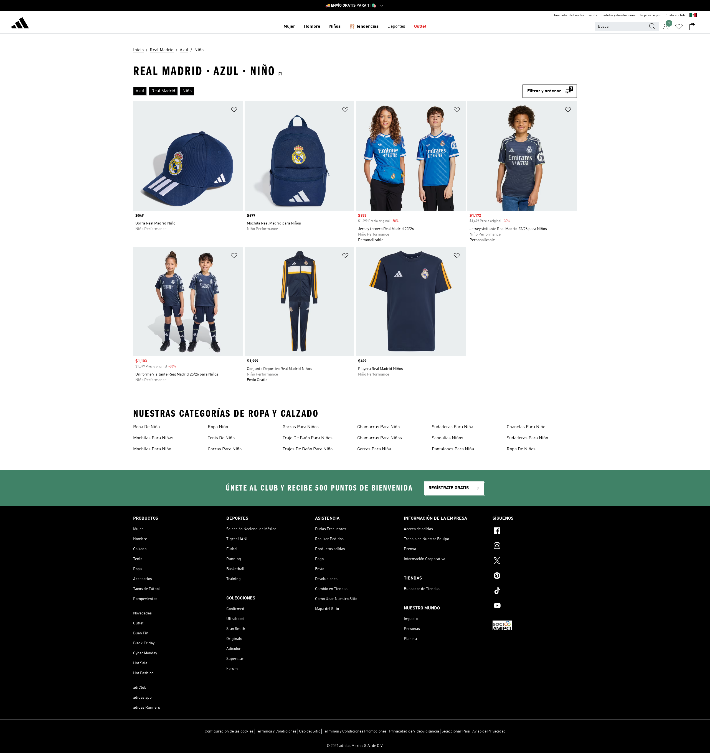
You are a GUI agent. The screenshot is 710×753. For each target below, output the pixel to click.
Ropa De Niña (146, 427)
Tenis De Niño (221, 438)
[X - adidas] (535, 561)
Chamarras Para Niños (379, 438)
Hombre (312, 26)
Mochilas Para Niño (152, 449)
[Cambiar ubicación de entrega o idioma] (693, 15)
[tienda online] (20, 23)
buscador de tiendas (569, 15)
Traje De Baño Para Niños (308, 438)
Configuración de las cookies (229, 731)
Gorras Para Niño (225, 449)
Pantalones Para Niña (453, 449)
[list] (328, 91)
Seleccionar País (456, 731)
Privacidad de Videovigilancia (414, 731)
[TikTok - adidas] (535, 591)
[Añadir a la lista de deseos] (234, 110)
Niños (335, 26)
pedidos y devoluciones (618, 15)
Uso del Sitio (309, 731)
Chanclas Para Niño (526, 427)
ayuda (593, 15)
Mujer (289, 26)
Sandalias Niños (447, 438)
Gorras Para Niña (374, 449)
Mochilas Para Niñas (153, 438)
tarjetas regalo (650, 15)
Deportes (396, 26)
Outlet (420, 26)
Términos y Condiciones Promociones (355, 731)
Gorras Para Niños (301, 427)
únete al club (675, 15)
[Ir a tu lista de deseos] (679, 26)
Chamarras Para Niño (378, 427)
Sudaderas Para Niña (452, 427)
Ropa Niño (218, 427)
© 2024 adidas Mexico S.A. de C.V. (355, 746)
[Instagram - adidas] (535, 546)
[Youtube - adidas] (535, 606)
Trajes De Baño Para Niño (308, 449)
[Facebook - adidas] (535, 531)
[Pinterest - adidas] (535, 576)
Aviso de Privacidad (489, 731)
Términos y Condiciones (276, 731)
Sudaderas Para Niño (527, 438)
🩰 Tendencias (364, 26)
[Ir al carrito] (692, 26)
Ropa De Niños (521, 449)
